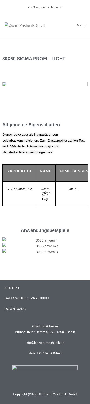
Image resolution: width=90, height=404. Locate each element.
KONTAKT (12, 288)
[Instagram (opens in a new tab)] (43, 12)
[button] (7, 246)
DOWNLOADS (15, 309)
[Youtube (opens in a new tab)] (48, 12)
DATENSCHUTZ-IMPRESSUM (27, 298)
